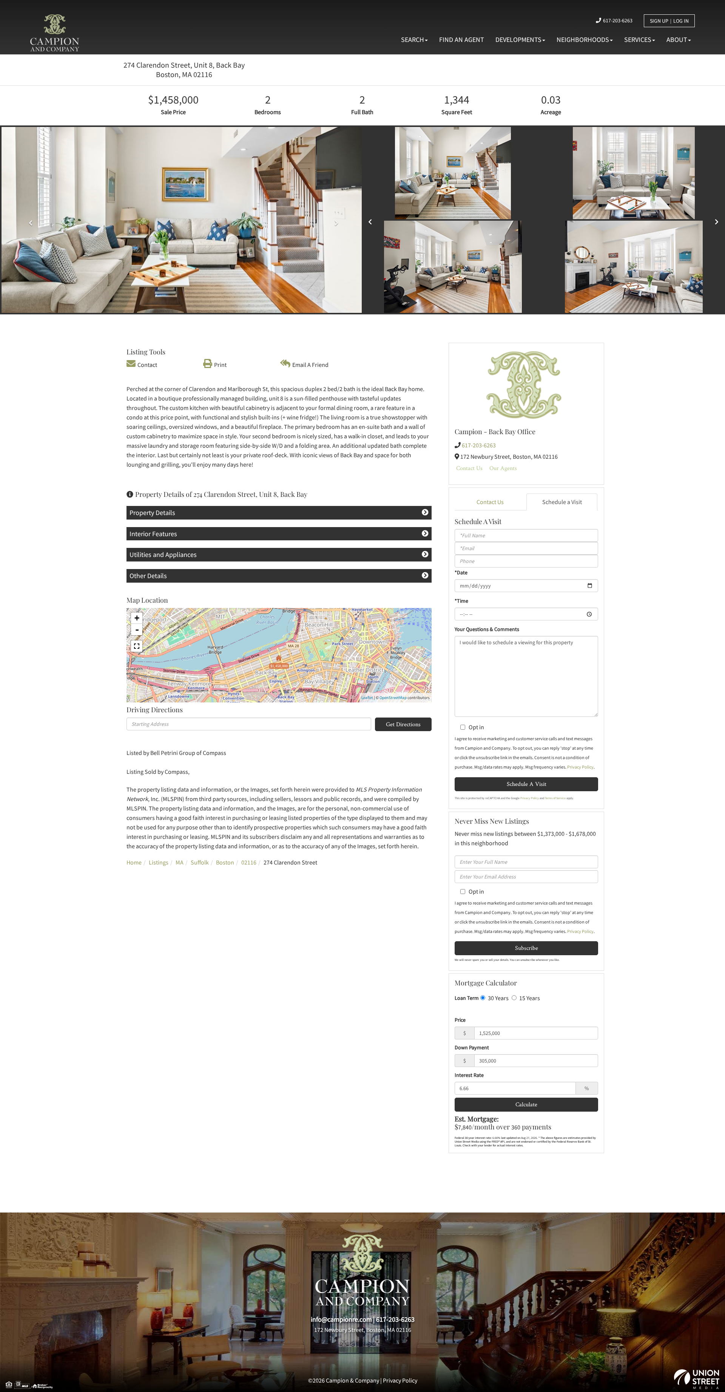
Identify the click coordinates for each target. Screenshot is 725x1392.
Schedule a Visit (562, 502)
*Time (461, 600)
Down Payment (472, 1047)
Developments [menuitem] (518, 39)
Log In (681, 20)
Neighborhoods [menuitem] (583, 39)
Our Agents (503, 468)
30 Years (498, 998)
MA (180, 862)
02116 (248, 862)
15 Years (529, 998)
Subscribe (526, 948)
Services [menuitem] (637, 39)
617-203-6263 (617, 20)
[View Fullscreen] (136, 646)
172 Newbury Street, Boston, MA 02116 (362, 1329)
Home (134, 862)
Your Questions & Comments (487, 629)
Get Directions (403, 724)
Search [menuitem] (412, 39)
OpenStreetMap (393, 697)
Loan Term (467, 998)
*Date (461, 572)
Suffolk (200, 862)
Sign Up (659, 20)
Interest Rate (469, 1075)
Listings (158, 862)
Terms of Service (555, 798)
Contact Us (469, 468)
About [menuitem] (676, 39)
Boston (225, 862)
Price (460, 1019)
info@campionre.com (341, 1319)
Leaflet (367, 697)
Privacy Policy (580, 767)
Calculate (526, 1104)
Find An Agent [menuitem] (461, 39)
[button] (29, 220)
